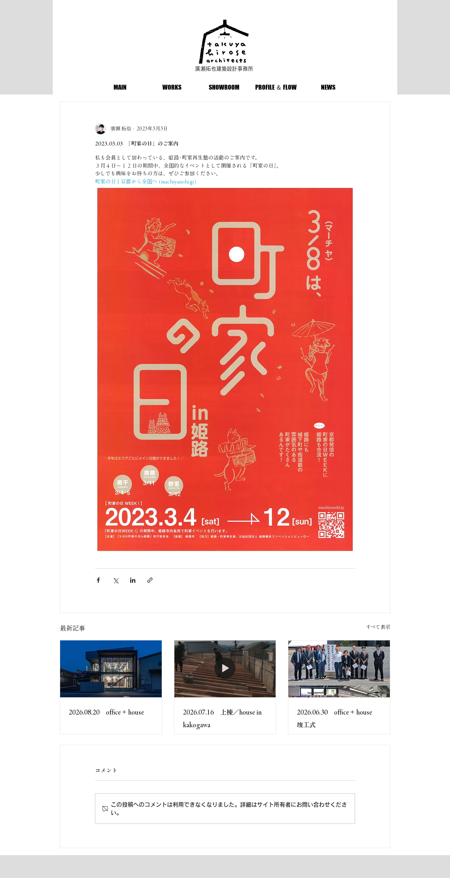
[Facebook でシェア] (98, 580)
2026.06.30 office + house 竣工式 (337, 718)
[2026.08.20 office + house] (111, 668)
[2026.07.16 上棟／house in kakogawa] (225, 668)
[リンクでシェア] (150, 580)
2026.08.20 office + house (106, 712)
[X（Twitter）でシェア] (115, 580)
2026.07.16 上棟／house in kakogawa (222, 718)
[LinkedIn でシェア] (132, 580)
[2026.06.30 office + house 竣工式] (339, 668)
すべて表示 (378, 627)
